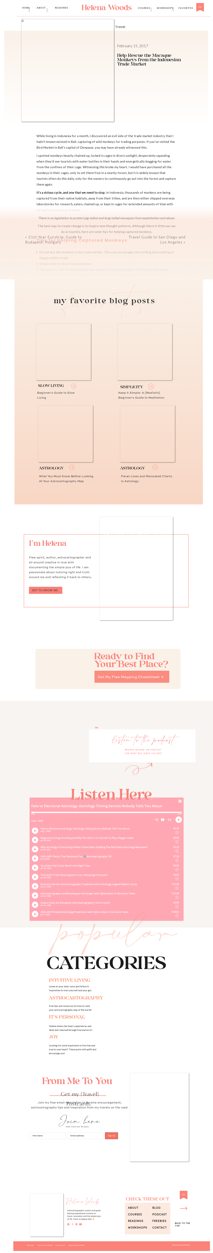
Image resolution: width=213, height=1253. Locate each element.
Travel (120, 27)
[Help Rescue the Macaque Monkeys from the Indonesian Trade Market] (65, 434)
